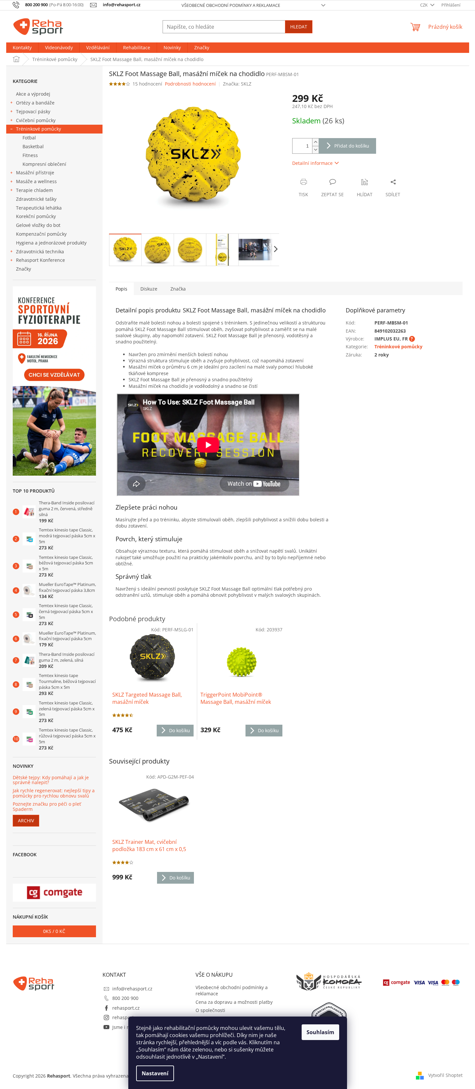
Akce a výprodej (33, 94)
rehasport (123, 1017)
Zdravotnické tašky (36, 199)
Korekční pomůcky (36, 216)
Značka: (237, 84)
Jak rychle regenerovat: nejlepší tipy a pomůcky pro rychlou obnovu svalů (54, 793)
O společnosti (210, 1010)
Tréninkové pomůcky (38, 129)
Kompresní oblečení (44, 164)
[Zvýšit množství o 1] (315, 142)
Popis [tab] (121, 289)
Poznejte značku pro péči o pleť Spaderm (47, 806)
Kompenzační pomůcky (41, 234)
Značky (23, 269)
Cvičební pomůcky (35, 120)
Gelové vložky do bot (38, 225)
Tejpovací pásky (33, 111)
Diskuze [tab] (148, 289)
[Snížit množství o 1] (315, 149)
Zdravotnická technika (40, 251)
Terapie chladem (34, 190)
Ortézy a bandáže (35, 103)
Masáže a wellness (36, 181)
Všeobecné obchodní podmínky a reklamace (231, 5)
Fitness (30, 155)
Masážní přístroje (35, 172)
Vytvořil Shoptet (445, 1075)
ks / (54, 931)
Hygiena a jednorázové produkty (51, 243)
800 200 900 (125, 998)
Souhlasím (320, 1032)
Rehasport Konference (40, 260)
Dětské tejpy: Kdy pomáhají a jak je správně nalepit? (51, 780)
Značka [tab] (178, 289)
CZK (424, 5)
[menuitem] (22, 47)
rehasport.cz (126, 1008)
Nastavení (155, 1073)
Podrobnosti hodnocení (190, 84)
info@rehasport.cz (132, 989)
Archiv (26, 820)
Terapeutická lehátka (39, 208)
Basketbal (33, 146)
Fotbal (29, 137)
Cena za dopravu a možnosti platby (234, 1002)
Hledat (298, 27)
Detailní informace (312, 163)
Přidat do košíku (351, 146)
